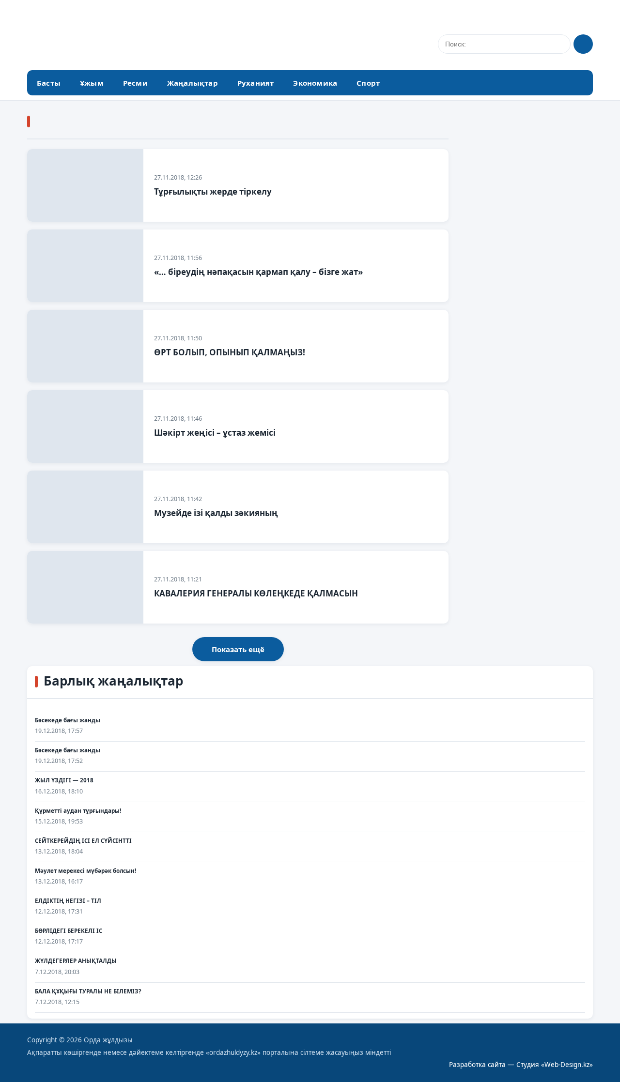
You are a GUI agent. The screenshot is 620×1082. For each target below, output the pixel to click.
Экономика (315, 83)
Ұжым (92, 83)
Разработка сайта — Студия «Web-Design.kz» (521, 1064)
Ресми (135, 83)
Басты (49, 83)
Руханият (255, 83)
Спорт (368, 83)
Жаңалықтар (192, 83)
